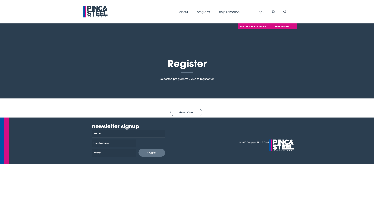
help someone (229, 11)
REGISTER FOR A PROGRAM (253, 26)
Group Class (186, 112)
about (183, 11)
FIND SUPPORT (282, 26)
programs (203, 11)
